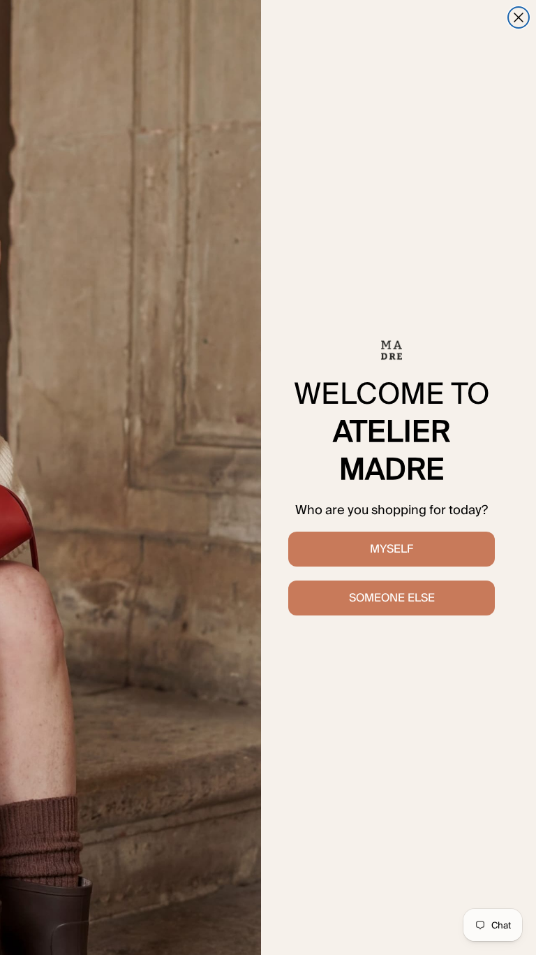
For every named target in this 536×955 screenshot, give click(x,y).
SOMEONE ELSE (392, 597)
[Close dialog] (518, 17)
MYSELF (391, 548)
